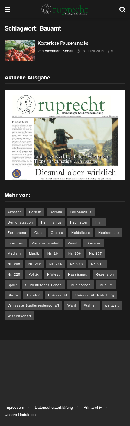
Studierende (80, 284)
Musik (34, 253)
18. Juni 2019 (92, 50)
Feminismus (51, 222)
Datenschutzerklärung (54, 407)
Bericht (35, 211)
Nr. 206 (74, 253)
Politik (33, 274)
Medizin (14, 253)
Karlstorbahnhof (46, 242)
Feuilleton (78, 222)
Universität (57, 294)
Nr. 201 (53, 253)
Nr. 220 (14, 274)
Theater (33, 294)
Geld (38, 232)
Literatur (93, 242)
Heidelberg (80, 232)
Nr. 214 (55, 263)
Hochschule (108, 232)
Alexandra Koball (59, 50)
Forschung (17, 232)
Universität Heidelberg (94, 294)
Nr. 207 (95, 253)
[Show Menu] (7, 9)
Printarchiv (92, 407)
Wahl (71, 305)
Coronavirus (81, 211)
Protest (53, 274)
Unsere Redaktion (20, 414)
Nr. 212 (34, 263)
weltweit (112, 305)
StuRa (13, 294)
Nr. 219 (97, 263)
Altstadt (14, 211)
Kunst (73, 242)
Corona (56, 211)
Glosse (57, 232)
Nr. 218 (76, 263)
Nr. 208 (14, 263)
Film (98, 222)
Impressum (14, 407)
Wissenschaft (19, 315)
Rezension (105, 274)
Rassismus (77, 274)
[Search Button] (122, 9)
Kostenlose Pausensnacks (63, 43)
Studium (106, 284)
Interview (16, 242)
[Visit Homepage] (65, 9)
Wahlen (90, 305)
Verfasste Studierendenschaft (33, 305)
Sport (12, 284)
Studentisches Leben (43, 284)
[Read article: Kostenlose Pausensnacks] (20, 50)
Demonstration (20, 222)
